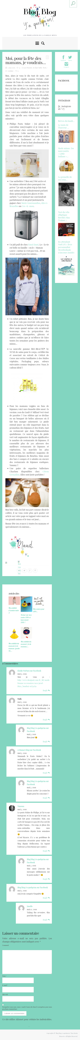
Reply (45, 690)
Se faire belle (37, 68)
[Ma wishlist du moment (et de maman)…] (26, 632)
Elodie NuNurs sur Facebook (29, 671)
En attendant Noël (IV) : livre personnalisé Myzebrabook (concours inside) (66, 247)
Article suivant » (45, 581)
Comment (5, 945)
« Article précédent (10, 581)
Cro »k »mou (28, 206)
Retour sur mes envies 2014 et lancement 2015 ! (26, 619)
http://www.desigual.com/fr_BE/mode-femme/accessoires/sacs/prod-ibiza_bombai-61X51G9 (34, 683)
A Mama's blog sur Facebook (29, 750)
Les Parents (28, 68)
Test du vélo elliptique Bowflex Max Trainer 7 (64, 216)
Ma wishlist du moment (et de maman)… (26, 644)
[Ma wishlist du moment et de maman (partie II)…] (14, 633)
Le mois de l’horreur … (63, 126)
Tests (44, 68)
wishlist (10, 71)
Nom (4, 976)
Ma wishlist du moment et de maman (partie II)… (14, 647)
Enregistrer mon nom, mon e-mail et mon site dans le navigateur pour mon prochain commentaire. (27, 1008)
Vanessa (21, 806)
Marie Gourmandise (30, 203)
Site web (5, 994)
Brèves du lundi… (66, 121)
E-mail (5, 985)
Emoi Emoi (33, 244)
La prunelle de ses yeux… (65, 178)
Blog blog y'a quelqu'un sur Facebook (33, 887)
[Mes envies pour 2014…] (38, 601)
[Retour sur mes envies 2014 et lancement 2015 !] (26, 604)
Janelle (29, 906)
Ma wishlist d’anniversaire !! (14, 610)
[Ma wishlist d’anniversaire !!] (14, 600)
